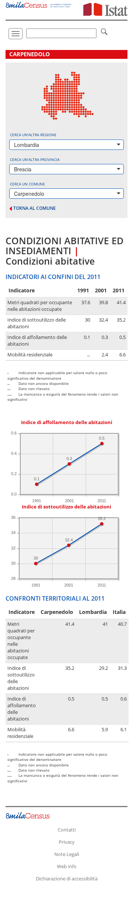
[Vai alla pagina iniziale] (39, 3)
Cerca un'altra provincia (34, 159)
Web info (66, 866)
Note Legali (66, 854)
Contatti (67, 829)
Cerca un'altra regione (33, 134)
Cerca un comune (27, 184)
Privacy (67, 842)
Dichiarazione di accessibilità (67, 878)
